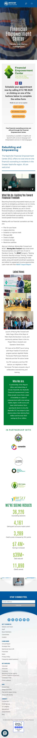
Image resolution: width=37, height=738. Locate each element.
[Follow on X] (12, 619)
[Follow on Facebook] (20, 83)
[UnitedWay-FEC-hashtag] (18, 585)
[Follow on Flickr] (24, 619)
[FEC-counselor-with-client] (6, 577)
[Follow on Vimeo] (20, 619)
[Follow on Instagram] (16, 83)
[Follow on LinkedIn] (28, 619)
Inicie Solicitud (18, 116)
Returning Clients (18, 111)
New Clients (18, 106)
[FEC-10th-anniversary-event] (30, 577)
